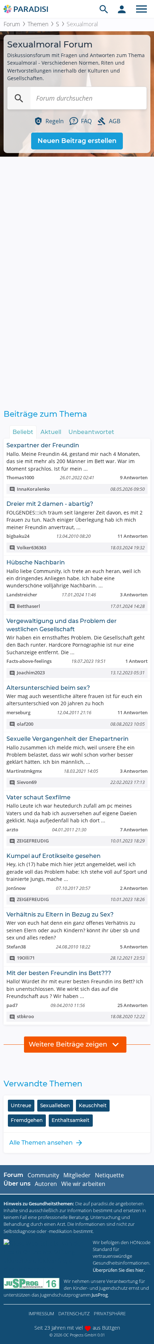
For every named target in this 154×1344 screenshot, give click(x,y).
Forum (12, 24)
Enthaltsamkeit (71, 1120)
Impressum (41, 1313)
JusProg (100, 1295)
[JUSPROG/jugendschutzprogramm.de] (31, 1283)
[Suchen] (19, 98)
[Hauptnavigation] (141, 9)
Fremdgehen (27, 1120)
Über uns (17, 1183)
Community (43, 1175)
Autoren (46, 1184)
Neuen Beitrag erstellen (77, 141)
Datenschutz (74, 1313)
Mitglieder (77, 1175)
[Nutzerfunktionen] (122, 9)
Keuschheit (93, 1105)
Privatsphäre (110, 1313)
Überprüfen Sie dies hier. (119, 1270)
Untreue (21, 1105)
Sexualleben (55, 1105)
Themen (38, 24)
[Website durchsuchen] (104, 9)
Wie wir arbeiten (83, 1184)
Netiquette (109, 1175)
